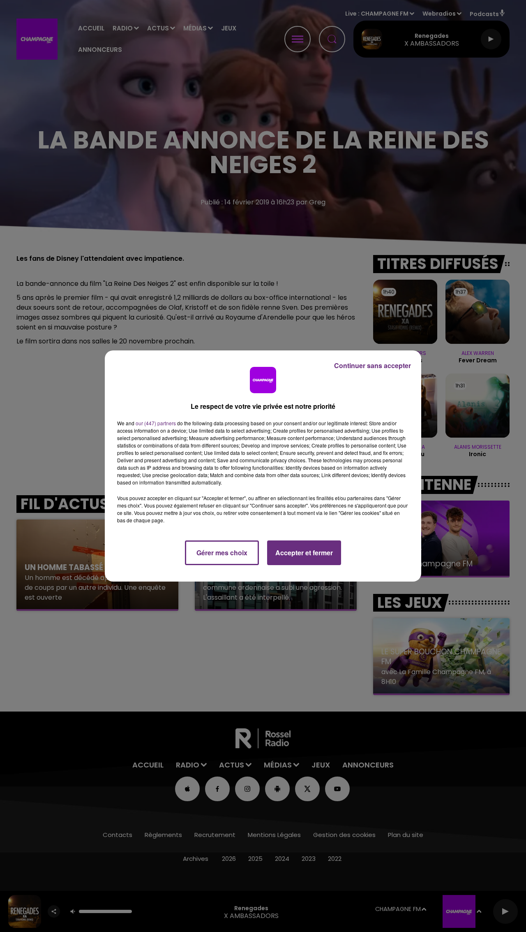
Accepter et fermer (304, 552)
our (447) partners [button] (156, 423)
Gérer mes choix (221, 552)
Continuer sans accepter (372, 365)
